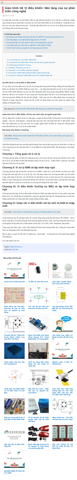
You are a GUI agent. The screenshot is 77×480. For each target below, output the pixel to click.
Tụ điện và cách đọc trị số (38, 282)
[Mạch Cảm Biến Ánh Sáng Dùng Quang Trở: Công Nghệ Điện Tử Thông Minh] (38, 324)
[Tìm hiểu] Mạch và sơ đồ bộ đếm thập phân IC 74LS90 (26, 40)
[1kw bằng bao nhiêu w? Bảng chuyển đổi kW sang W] (62, 324)
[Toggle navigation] (2, 2)
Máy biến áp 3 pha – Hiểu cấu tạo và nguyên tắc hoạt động (38, 390)
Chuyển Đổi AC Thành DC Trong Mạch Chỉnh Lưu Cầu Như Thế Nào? (14, 337)
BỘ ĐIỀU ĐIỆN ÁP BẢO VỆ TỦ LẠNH (14, 472)
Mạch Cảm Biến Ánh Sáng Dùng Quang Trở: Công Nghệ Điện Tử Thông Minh (38, 337)
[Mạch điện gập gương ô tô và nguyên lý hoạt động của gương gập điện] (38, 433)
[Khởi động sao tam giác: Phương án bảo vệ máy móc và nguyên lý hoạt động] (14, 296)
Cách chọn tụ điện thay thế (14, 282)
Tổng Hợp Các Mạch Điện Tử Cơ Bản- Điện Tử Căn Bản (14, 390)
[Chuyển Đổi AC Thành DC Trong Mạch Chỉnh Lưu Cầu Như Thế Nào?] (14, 324)
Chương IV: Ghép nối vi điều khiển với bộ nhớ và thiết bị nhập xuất (30, 75)
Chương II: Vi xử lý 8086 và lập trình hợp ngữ (23, 70)
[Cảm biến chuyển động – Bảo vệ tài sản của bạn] (62, 271)
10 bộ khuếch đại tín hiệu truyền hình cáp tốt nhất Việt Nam (38, 419)
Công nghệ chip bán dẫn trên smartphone (14, 363)
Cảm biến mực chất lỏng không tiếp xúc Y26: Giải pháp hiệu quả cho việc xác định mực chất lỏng (62, 391)
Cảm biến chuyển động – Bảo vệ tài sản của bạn (62, 282)
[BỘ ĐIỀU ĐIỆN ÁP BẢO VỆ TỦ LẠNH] (14, 460)
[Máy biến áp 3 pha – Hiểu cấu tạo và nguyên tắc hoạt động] (38, 378)
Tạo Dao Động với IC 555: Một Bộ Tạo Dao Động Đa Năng (62, 308)
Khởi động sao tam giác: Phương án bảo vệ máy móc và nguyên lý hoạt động (14, 309)
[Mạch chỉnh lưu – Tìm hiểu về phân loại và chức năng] (62, 407)
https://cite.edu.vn (16, 247)
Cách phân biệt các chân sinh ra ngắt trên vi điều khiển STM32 (28, 45)
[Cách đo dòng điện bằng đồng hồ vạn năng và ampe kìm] (38, 351)
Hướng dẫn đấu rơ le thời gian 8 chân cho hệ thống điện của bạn (29, 42)
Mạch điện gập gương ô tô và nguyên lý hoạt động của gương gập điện (38, 446)
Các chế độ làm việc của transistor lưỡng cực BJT (38, 307)
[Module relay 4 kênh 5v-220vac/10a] (62, 351)
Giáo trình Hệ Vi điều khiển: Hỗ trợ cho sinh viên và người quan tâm (32, 62)
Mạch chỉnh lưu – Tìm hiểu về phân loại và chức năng (62, 418)
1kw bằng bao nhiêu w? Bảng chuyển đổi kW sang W (62, 337)
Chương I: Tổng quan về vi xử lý (19, 67)
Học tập (15, 249)
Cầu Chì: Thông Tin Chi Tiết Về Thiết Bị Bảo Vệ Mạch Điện (62, 446)
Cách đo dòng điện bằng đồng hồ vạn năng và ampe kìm (38, 364)
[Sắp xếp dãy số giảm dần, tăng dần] (14, 433)
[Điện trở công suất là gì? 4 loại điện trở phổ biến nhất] (14, 407)
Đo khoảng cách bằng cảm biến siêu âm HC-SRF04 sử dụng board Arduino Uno (35, 37)
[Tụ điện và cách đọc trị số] (38, 271)
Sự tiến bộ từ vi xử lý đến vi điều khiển (22, 60)
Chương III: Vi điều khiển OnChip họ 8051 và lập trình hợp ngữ (29, 73)
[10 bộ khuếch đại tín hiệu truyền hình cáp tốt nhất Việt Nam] (38, 407)
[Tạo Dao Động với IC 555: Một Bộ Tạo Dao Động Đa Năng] (62, 296)
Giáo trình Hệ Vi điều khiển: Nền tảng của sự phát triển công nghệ (39, 109)
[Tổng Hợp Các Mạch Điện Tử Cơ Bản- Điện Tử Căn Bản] (14, 378)
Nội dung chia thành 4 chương (20, 65)
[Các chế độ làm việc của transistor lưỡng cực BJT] (38, 296)
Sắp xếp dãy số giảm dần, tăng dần (14, 445)
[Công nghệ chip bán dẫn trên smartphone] (14, 351)
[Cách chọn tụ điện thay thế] (14, 271)
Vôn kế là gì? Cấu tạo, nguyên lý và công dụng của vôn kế (27, 48)
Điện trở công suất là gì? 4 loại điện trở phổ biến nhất (14, 418)
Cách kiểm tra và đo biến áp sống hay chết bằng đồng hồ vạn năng (36, 212)
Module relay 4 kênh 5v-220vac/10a (62, 363)
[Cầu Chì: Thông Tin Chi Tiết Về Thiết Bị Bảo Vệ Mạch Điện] (62, 433)
